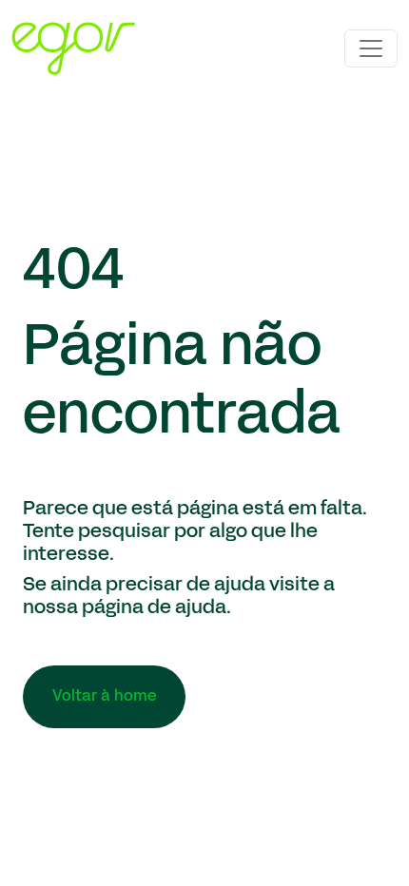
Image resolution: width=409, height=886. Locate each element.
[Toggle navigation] (371, 48)
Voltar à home (104, 696)
